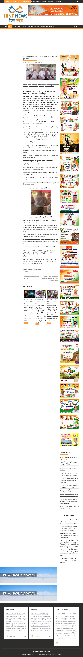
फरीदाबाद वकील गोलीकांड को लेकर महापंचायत (31, 277)
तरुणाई (54, 26)
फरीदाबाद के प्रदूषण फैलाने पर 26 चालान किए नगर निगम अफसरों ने (68, 560)
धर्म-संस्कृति (39, 26)
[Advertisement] (41, 41)
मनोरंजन (50, 26)
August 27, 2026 (28, 299)
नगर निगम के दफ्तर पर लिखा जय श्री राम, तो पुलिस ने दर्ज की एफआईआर (69, 535)
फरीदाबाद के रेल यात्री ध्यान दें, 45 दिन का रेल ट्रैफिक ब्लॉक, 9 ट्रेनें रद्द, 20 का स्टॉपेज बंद (69, 469)
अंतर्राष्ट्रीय (25, 26)
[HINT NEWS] (6, 26)
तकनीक (43, 26)
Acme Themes (57, 654)
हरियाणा (14, 26)
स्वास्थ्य (35, 26)
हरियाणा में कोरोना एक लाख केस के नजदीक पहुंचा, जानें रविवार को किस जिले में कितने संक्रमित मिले (50, 278)
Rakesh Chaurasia (40, 62)
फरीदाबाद (10, 26)
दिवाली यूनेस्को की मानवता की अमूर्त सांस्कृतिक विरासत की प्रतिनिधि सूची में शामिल (68, 528)
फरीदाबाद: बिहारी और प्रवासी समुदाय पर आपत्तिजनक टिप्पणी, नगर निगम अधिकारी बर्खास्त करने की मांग (69, 501)
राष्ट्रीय (18, 26)
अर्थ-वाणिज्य (30, 26)
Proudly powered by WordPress (31, 654)
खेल (47, 26)
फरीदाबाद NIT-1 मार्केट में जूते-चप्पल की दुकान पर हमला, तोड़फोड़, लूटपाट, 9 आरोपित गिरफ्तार (42, 1)
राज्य (21, 26)
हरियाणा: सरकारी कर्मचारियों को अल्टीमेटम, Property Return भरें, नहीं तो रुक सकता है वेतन (68, 522)
